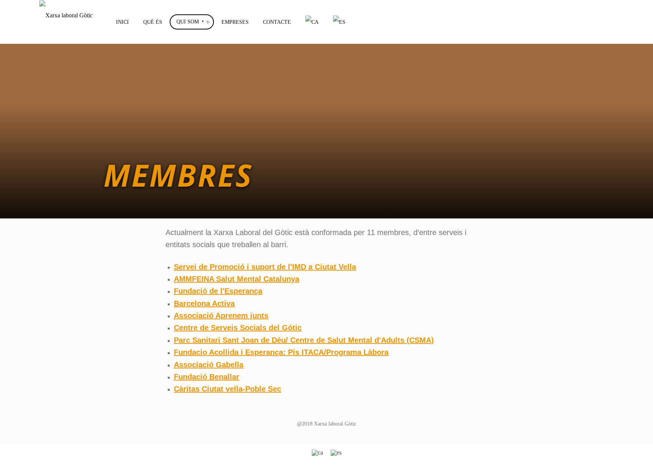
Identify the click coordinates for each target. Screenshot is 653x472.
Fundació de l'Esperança (218, 291)
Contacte (277, 22)
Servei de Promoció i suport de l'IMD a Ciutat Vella (265, 267)
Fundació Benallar (206, 377)
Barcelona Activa (204, 303)
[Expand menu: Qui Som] (208, 22)
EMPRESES (235, 22)
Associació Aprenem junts (221, 315)
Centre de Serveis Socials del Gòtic (238, 327)
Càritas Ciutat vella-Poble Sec (227, 389)
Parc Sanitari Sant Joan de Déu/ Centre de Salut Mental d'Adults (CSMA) (304, 340)
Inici (122, 22)
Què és (152, 22)
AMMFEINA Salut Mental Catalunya (236, 279)
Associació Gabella (208, 365)
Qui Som (187, 22)
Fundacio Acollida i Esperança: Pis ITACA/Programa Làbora (281, 352)
